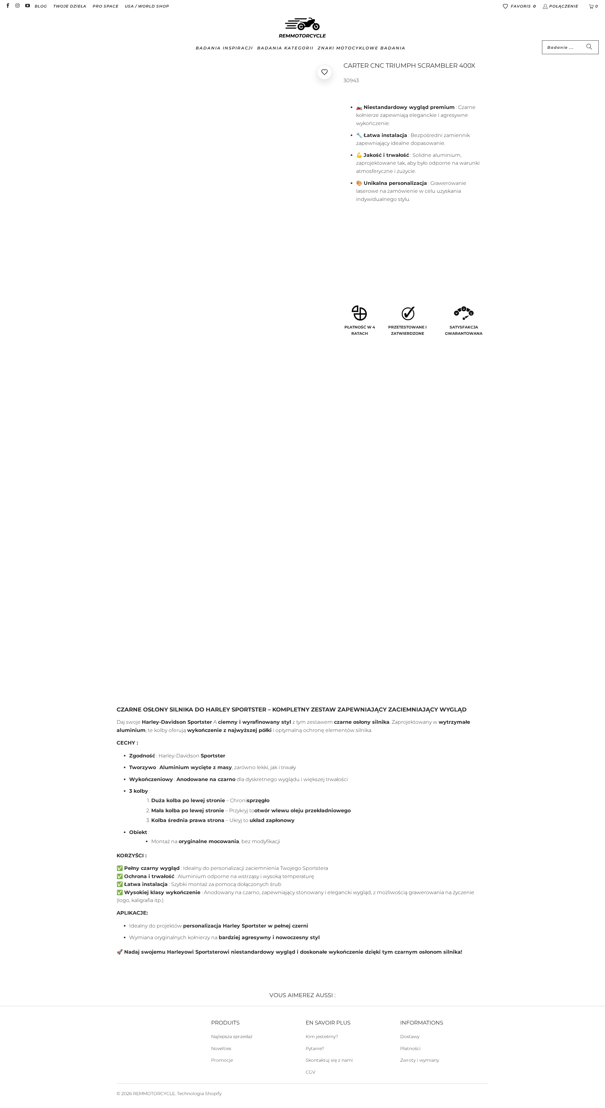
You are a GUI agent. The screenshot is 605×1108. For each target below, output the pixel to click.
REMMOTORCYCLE (154, 1093)
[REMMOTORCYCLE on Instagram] (17, 6)
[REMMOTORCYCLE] (302, 28)
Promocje (222, 1060)
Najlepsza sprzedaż (231, 1036)
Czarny (356, 247)
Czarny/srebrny (395, 247)
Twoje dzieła (69, 6)
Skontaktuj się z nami (329, 1060)
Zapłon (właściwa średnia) (381, 265)
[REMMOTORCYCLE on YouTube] (27, 6)
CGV (310, 1072)
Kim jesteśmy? (322, 1036)
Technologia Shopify (199, 1093)
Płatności (410, 1048)
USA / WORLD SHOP (147, 6)
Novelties (221, 1048)
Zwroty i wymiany (419, 1060)
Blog (41, 6)
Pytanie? (315, 1048)
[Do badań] (589, 47)
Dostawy (409, 1036)
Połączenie (563, 6)
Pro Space (105, 6)
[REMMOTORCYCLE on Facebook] (7, 6)
